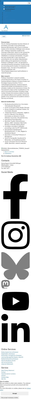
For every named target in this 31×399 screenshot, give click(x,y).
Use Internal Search (10, 9)
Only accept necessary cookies (9, 397)
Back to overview (9, 152)
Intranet (3, 375)
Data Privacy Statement (7, 370)
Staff (4, 18)
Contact (3, 372)
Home (5, 13)
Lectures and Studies (9, 19)
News (4, 14)
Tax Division (4, 30)
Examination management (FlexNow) (11, 355)
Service (5, 23)
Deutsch (27, 36)
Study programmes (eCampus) (9, 352)
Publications (8, 153)
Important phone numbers (8, 374)
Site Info (3, 379)
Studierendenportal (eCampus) (9, 359)
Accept (15, 393)
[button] (3, 32)
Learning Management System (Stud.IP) (12, 357)
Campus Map (5, 377)
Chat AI (3, 360)
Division (5, 16)
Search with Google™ (10, 7)
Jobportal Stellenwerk (7, 364)
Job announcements (6, 362)
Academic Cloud (10, 360)
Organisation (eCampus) (8, 354)
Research (6, 21)
